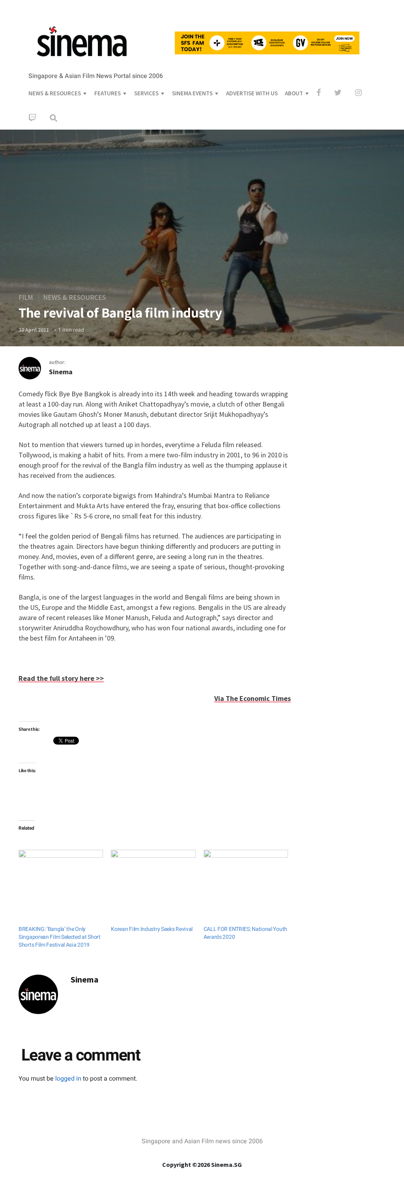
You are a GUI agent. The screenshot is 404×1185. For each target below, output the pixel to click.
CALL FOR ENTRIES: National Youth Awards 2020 (245, 933)
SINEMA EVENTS (192, 93)
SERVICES (146, 93)
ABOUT (294, 93)
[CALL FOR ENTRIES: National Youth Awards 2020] (246, 874)
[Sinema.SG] (81, 61)
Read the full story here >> (61, 678)
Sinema (61, 371)
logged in (68, 1078)
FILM (26, 297)
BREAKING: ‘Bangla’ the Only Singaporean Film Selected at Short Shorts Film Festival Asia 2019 (60, 937)
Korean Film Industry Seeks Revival (152, 929)
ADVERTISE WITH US (252, 93)
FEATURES (107, 93)
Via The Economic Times (252, 698)
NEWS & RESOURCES (54, 93)
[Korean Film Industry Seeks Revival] (153, 874)
